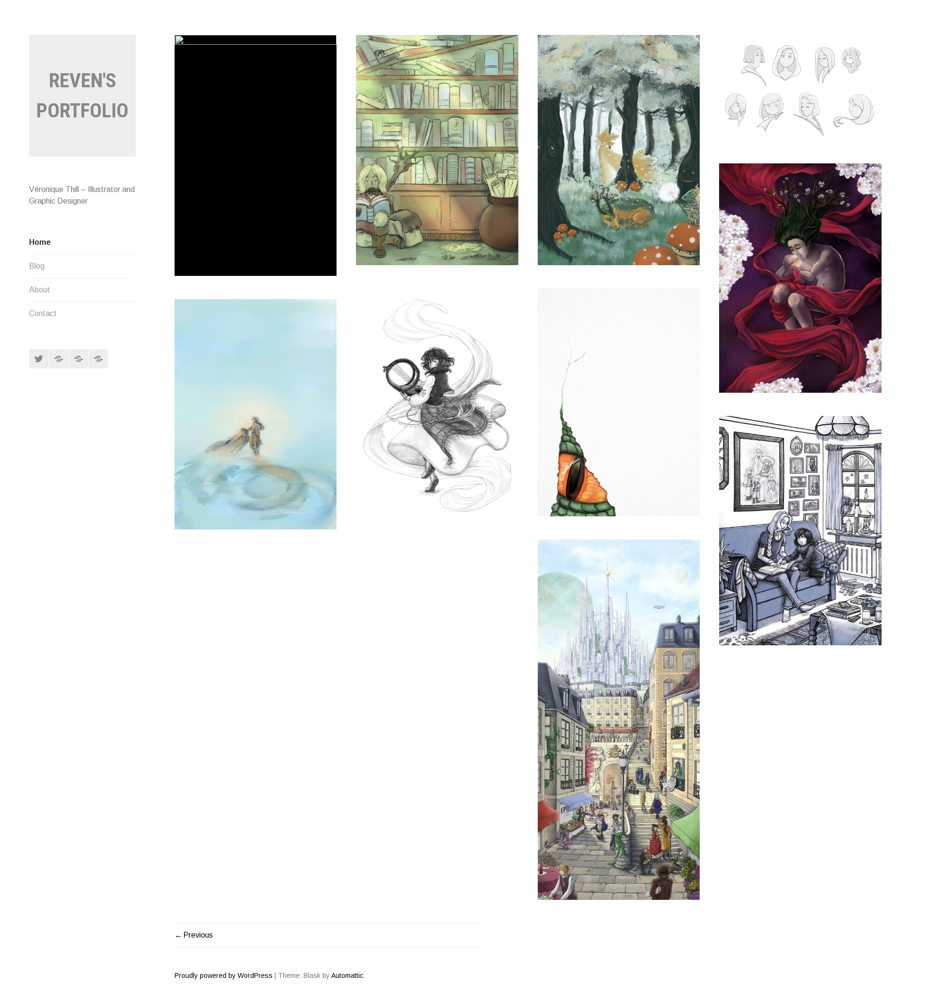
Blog (37, 266)
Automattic (347, 975)
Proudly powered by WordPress (224, 975)
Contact (43, 313)
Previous (198, 935)
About (39, 290)
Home (40, 242)
